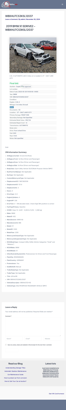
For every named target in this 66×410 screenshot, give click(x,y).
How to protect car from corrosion (15, 378)
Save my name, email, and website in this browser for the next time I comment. (30, 345)
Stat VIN (51, 394)
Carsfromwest (59, 394)
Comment (8, 316)
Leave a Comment (11, 19)
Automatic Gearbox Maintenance (15, 371)
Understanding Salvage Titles (15, 368)
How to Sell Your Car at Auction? (15, 381)
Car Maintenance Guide (15, 374)
